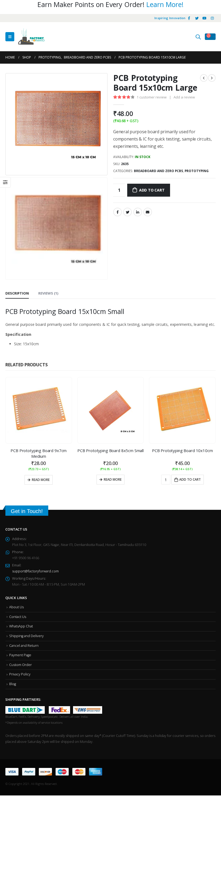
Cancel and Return (24, 645)
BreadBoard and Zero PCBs (158, 171)
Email (147, 212)
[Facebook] (189, 18)
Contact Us (17, 616)
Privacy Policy (19, 674)
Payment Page (20, 655)
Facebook (117, 212)
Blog (12, 684)
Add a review (184, 97)
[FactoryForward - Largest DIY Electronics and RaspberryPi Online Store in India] (31, 37)
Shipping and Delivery (26, 636)
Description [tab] (17, 293)
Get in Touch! (27, 511)
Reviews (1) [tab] (48, 293)
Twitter (127, 212)
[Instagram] (212, 18)
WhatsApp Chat (21, 626)
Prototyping (197, 171)
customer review (152, 97)
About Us (16, 607)
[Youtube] (204, 18)
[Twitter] (196, 18)
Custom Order (20, 664)
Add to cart (152, 190)
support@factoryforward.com (35, 571)
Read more (41, 479)
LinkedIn (137, 212)
